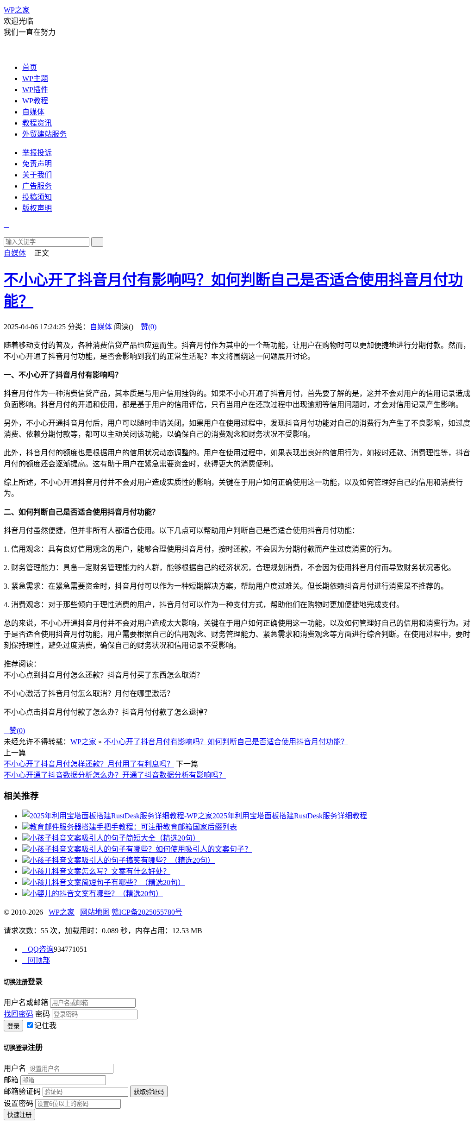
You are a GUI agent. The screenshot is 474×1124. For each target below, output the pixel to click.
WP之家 (17, 10)
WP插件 (35, 90)
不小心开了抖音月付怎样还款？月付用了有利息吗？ (89, 764)
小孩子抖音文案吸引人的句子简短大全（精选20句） (115, 838)
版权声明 (37, 208)
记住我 (45, 1026)
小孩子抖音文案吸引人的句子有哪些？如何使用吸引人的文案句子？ (141, 849)
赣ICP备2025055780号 (147, 912)
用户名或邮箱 (26, 1002)
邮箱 (11, 1080)
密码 (42, 1014)
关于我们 (37, 175)
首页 (29, 67)
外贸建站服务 (44, 134)
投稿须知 (37, 197)
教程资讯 (37, 123)
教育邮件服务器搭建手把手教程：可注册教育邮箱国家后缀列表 (133, 827)
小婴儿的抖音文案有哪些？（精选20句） (96, 894)
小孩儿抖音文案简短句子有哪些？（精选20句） (107, 882)
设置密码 (18, 1103)
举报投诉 (37, 153)
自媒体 (33, 112)
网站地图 (95, 912)
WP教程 (35, 101)
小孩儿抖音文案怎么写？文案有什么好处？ (100, 871)
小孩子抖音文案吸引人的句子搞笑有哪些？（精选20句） (122, 860)
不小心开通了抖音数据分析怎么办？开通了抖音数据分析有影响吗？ (115, 775)
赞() (145, 327)
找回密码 (18, 1014)
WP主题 (35, 78)
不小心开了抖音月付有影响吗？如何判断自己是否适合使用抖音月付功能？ (226, 742)
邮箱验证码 (22, 1091)
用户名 (15, 1068)
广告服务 (37, 186)
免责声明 (37, 164)
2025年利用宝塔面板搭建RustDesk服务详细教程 (289, 816)
